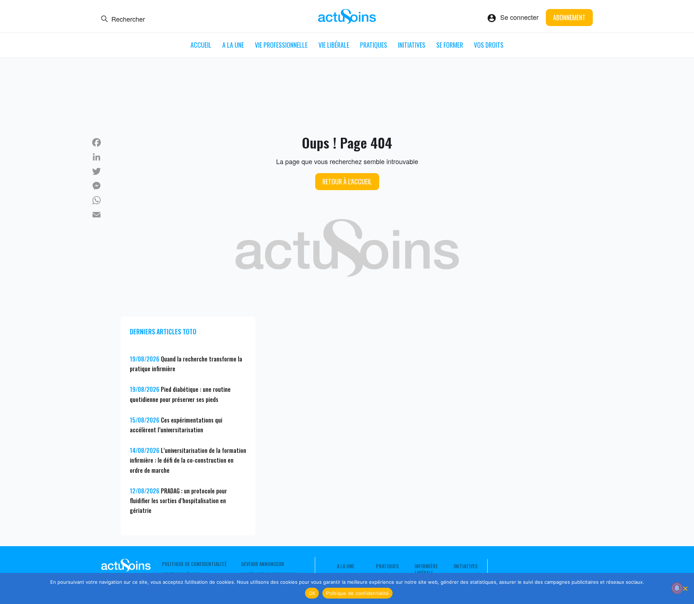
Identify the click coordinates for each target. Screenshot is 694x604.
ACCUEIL (200, 45)
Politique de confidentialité (194, 564)
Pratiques (373, 45)
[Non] (685, 588)
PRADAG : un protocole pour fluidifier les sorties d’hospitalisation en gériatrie (178, 501)
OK (312, 593)
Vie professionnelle (281, 45)
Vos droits (489, 45)
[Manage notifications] (677, 588)
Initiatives (411, 45)
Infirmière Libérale (426, 569)
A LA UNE (233, 45)
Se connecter (519, 17)
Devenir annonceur (262, 564)
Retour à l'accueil (347, 181)
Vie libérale (333, 45)
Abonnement (569, 17)
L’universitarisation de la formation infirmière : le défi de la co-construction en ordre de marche (188, 460)
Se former (449, 45)
